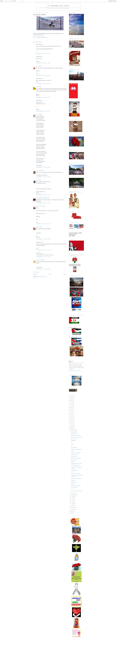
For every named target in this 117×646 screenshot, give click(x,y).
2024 (71, 400)
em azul (37, 179)
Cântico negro (73, 482)
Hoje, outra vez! (74, 438)
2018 (71, 411)
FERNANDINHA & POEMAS (41, 197)
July (72, 498)
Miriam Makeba (74, 470)
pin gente (38, 114)
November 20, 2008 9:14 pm (43, 97)
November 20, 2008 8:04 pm (43, 75)
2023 (71, 402)
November (73, 432)
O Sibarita (38, 226)
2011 (71, 423)
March (73, 505)
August (73, 496)
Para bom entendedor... (75, 465)
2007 (71, 511)
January (73, 509)
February (73, 507)
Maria (71, 361)
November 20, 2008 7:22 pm (43, 53)
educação (39, 37)
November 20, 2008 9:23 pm (43, 111)
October (73, 493)
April (73, 503)
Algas (72, 444)
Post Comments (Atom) (42, 276)
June (72, 500)
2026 (71, 396)
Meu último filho (74, 447)
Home (50, 274)
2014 (71, 418)
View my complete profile (75, 370)
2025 (71, 398)
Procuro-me (73, 461)
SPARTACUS (73, 440)
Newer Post (35, 274)
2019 (71, 409)
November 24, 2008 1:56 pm (43, 269)
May (72, 502)
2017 (71, 412)
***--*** (73, 489)
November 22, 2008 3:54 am (43, 256)
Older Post (65, 274)
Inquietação (73, 480)
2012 (71, 421)
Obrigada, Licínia (74, 454)
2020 (71, 407)
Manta (72, 472)
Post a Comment (36, 272)
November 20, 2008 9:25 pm (43, 167)
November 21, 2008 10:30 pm (43, 239)
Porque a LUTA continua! (76, 473)
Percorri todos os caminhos (76, 458)
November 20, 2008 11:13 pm (43, 176)
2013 (71, 419)
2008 (71, 428)
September (74, 494)
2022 (71, 404)
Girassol (37, 86)
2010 (71, 425)
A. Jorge (37, 66)
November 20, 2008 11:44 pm (43, 194)
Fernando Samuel (39, 259)
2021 (71, 405)
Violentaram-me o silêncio (76, 485)
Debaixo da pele (74, 456)
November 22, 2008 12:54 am (43, 250)
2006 (71, 513)
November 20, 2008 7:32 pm (43, 63)
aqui (75, 234)
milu (43, 37)
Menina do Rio (39, 170)
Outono (72, 483)
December (73, 430)
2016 (71, 414)
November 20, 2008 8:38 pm (43, 83)
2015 (71, 416)
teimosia (46, 37)
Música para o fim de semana (76, 437)
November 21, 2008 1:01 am (43, 223)
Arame (72, 451)
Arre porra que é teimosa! (75, 452)
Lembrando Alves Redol (75, 435)
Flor (72, 445)
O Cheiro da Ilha (58, 6)
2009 (71, 426)
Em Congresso (73, 433)
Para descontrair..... (74, 460)
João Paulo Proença (39, 206)
